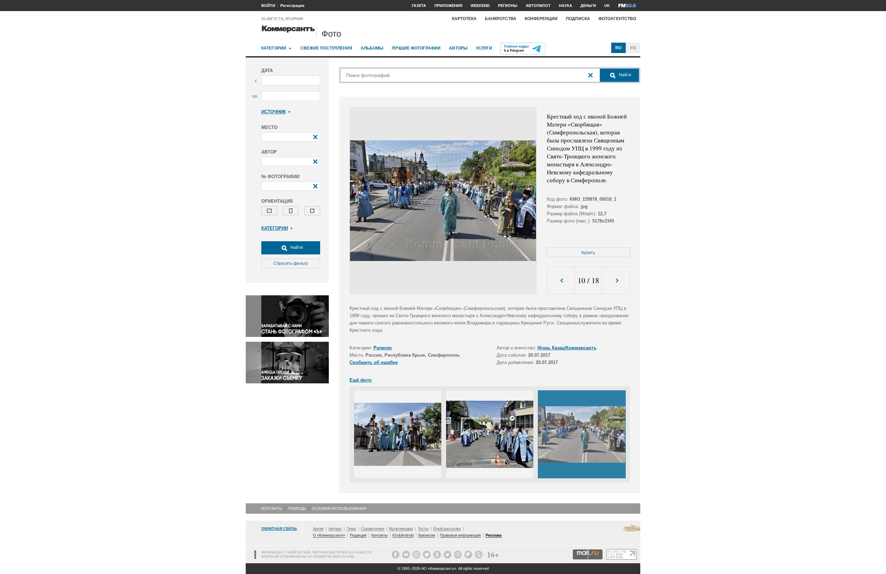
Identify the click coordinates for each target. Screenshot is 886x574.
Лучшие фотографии (416, 48)
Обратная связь (279, 529)
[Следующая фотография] (616, 280)
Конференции (541, 18)
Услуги (484, 48)
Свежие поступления (326, 48)
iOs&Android (403, 535)
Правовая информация (460, 535)
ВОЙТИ (268, 5)
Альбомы (372, 48)
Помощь (297, 508)
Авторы (458, 48)
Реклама (493, 535)
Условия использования (339, 508)
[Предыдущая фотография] (561, 280)
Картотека (464, 18)
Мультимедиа (401, 529)
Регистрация (292, 5)
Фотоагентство (617, 18)
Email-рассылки (447, 529)
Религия (382, 347)
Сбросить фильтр (290, 263)
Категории (273, 48)
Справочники (372, 529)
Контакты (271, 508)
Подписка (578, 18)
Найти (296, 247)
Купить (588, 252)
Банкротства (500, 18)
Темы (351, 529)
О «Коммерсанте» (329, 535)
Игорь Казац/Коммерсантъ (566, 347)
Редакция (358, 535)
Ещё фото (361, 380)
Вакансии (426, 535)
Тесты (423, 529)
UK (607, 5)
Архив (318, 529)
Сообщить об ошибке (374, 362)
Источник (273, 111)
